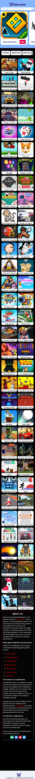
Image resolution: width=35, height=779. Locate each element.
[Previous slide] (2, 28)
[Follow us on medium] (12, 737)
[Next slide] (32, 28)
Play (22, 42)
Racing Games (11, 665)
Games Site (10, 676)
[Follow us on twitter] (24, 737)
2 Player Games (11, 672)
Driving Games (11, 661)
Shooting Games (11, 657)
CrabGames (20, 619)
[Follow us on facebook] (16, 737)
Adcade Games (11, 668)
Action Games (11, 654)
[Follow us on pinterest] (20, 737)
